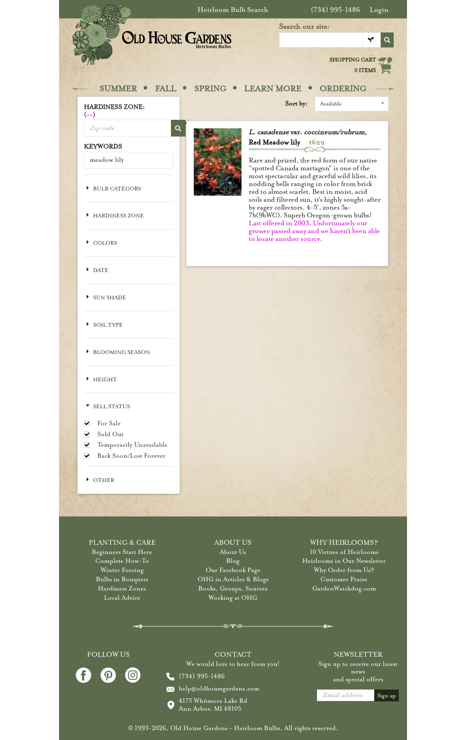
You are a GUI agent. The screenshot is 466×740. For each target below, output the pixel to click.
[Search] (387, 39)
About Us (233, 552)
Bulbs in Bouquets (122, 579)
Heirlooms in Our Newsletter (344, 561)
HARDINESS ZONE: (114, 111)
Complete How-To (122, 561)
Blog (232, 561)
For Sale (109, 423)
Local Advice (122, 598)
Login (379, 9)
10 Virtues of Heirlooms (344, 552)
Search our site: (304, 26)
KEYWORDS (103, 147)
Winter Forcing (122, 570)
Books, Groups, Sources (232, 588)
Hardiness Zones (122, 588)
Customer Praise (343, 579)
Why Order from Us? (344, 570)
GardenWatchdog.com (344, 588)
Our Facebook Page (233, 570)
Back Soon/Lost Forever (131, 456)
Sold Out (110, 434)
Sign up (386, 695)
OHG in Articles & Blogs (233, 579)
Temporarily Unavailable (132, 445)
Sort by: (296, 104)
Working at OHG (232, 598)
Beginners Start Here (122, 552)
